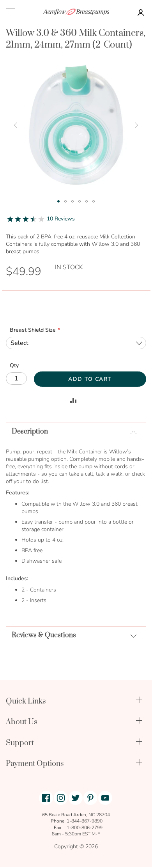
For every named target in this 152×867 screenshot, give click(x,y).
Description (30, 431)
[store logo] (76, 12)
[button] (15, 125)
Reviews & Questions (44, 635)
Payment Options (35, 764)
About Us (21, 722)
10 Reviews (61, 218)
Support (20, 743)
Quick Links (26, 701)
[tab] (76, 431)
